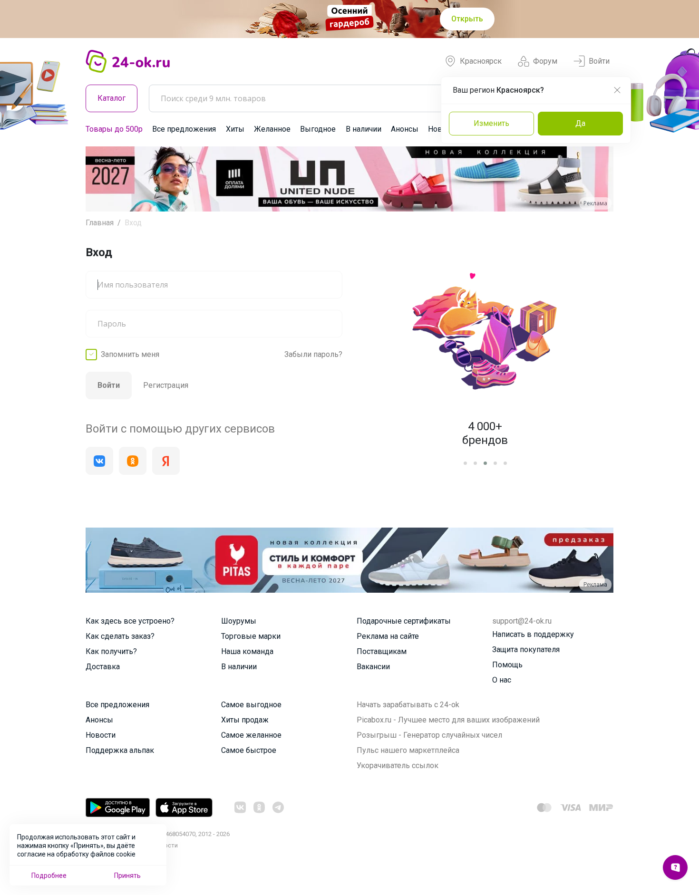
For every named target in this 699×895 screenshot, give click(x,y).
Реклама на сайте (388, 636)
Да (580, 123)
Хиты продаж (245, 719)
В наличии (363, 129)
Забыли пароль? (313, 354)
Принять (127, 875)
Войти (599, 61)
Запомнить (130, 354)
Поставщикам (382, 651)
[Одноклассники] (132, 461)
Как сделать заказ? (120, 636)
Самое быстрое (248, 750)
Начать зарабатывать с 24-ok (408, 704)
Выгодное (318, 129)
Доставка (103, 666)
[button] (101, 179)
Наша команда (247, 651)
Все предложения (184, 129)
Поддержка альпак (120, 750)
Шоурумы (238, 621)
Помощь (507, 664)
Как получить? (111, 651)
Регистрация (165, 385)
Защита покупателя (526, 649)
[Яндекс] (166, 461)
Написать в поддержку (533, 634)
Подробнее (49, 875)
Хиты (235, 129)
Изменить (491, 123)
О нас (501, 679)
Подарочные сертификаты (404, 621)
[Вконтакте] (99, 461)
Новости (101, 735)
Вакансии (373, 666)
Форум (545, 61)
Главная (100, 222)
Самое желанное (251, 735)
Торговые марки (251, 636)
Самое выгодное (251, 704)
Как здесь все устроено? (130, 621)
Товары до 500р (114, 129)
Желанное (272, 129)
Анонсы (404, 129)
